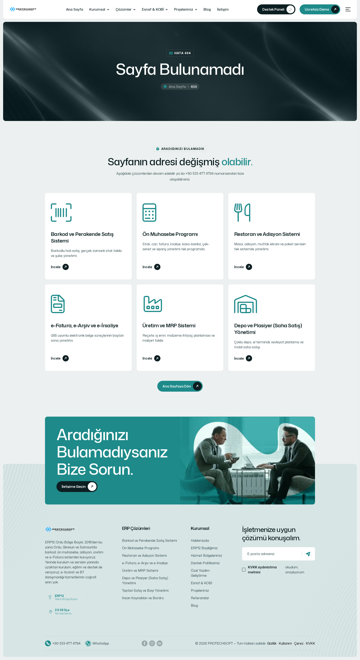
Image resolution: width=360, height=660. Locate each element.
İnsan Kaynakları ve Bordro (143, 598)
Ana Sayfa (74, 9)
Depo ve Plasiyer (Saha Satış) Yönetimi (268, 328)
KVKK (310, 643)
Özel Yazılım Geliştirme (200, 573)
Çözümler (123, 9)
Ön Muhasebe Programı (170, 234)
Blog (207, 9)
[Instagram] (152, 643)
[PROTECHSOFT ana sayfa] (23, 9)
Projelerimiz (183, 9)
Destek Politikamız (205, 563)
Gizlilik (271, 643)
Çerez (299, 643)
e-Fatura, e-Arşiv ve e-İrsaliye (84, 325)
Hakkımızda (200, 540)
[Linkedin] (159, 643)
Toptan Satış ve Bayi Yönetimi (145, 590)
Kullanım (285, 643)
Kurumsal (97, 9)
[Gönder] (308, 553)
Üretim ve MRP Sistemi (168, 325)
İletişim (223, 9)
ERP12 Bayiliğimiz (204, 548)
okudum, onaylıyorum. (276, 569)
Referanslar (200, 598)
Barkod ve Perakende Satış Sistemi (82, 237)
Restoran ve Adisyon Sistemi (267, 234)
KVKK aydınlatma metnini (262, 569)
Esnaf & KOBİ (153, 9)
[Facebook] (145, 643)
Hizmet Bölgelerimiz (206, 555)
